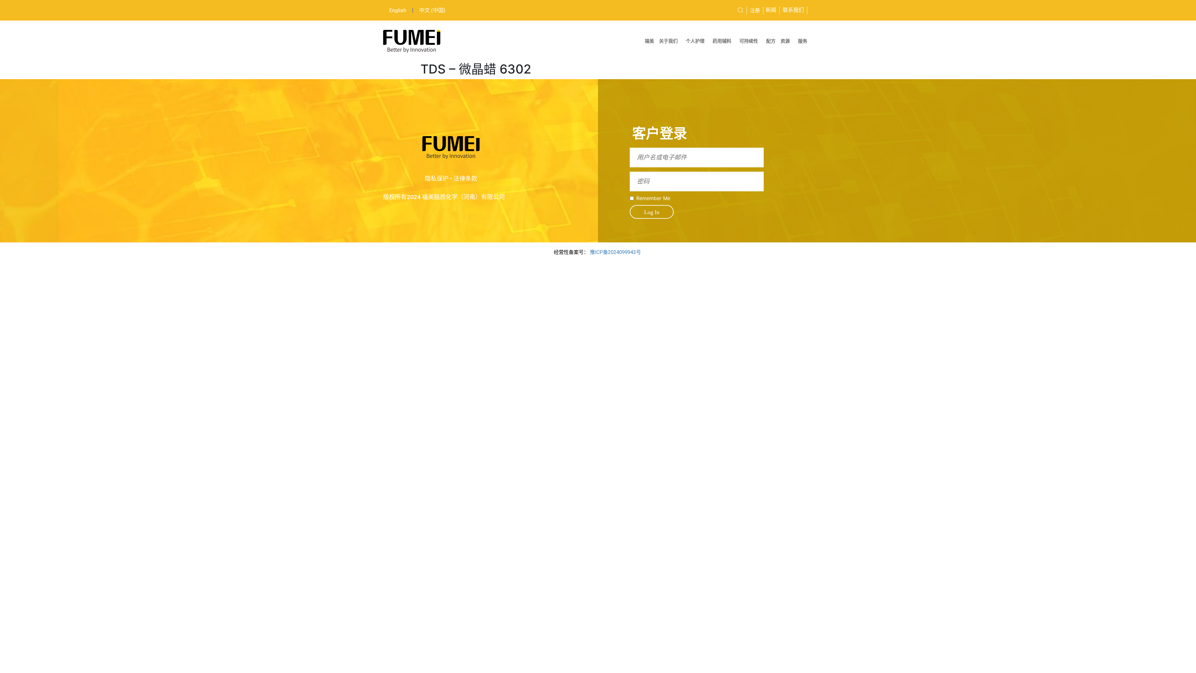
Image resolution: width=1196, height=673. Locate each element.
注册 (755, 10)
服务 (802, 41)
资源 (785, 41)
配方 (771, 41)
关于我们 (668, 41)
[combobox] (717, 10)
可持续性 (748, 41)
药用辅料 (722, 41)
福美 (649, 41)
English (397, 10)
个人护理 (695, 41)
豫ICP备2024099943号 (615, 252)
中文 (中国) (432, 10)
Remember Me (653, 198)
